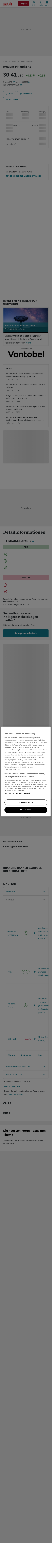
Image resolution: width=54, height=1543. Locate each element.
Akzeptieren (26, 810)
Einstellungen (26, 802)
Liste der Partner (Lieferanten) (17, 793)
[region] (26, 772)
